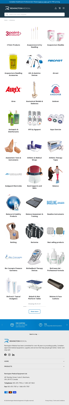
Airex (13, 101)
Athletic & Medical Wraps (34, 159)
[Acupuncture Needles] (56, 33)
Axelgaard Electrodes (13, 186)
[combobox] (34, 14)
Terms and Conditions (59, 400)
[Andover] (56, 90)
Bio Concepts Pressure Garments (13, 269)
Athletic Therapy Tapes (55, 159)
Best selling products (55, 242)
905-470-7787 (12, 387)
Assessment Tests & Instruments (13, 159)
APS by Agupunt (34, 129)
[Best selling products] (56, 231)
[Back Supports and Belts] (35, 174)
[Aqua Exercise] (56, 118)
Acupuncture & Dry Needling (34, 46)
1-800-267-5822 (29, 383)
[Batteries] (35, 231)
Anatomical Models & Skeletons (34, 102)
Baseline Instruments (55, 214)
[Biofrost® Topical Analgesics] (13, 285)
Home (5, 20)
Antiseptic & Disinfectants (13, 130)
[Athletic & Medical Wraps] (35, 146)
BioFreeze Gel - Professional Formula (55, 269)
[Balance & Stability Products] (13, 203)
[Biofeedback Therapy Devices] (35, 257)
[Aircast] (56, 62)
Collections (12, 20)
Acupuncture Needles (55, 45)
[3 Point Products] (13, 33)
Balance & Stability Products (13, 215)
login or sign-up (43, 2)
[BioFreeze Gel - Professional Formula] (56, 257)
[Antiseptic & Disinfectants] (13, 118)
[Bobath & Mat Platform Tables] (35, 285)
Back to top (34, 334)
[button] (60, 8)
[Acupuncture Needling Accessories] (13, 62)
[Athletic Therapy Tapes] (56, 146)
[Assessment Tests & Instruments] (13, 146)
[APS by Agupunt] (35, 118)
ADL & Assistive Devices (34, 74)
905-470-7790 (17, 383)
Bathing (13, 242)
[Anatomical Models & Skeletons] (35, 90)
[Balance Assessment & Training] (35, 203)
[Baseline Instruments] (56, 203)
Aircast (55, 73)
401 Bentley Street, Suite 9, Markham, (17, 377)
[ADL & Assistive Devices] (35, 62)
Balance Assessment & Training (34, 215)
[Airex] (13, 90)
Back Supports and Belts (34, 187)
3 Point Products (13, 45)
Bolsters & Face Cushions (56, 297)
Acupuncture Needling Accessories (13, 74)
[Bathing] (13, 231)
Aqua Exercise (55, 129)
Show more (34, 311)
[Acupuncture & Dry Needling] (35, 33)
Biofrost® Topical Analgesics (13, 297)
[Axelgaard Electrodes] (13, 174)
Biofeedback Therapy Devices (34, 269)
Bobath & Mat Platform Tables (34, 297)
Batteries (34, 242)
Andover (55, 101)
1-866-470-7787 (24, 387)
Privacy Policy (48, 400)
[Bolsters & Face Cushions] (56, 285)
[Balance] (56, 174)
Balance (55, 186)
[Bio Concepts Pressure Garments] (13, 257)
